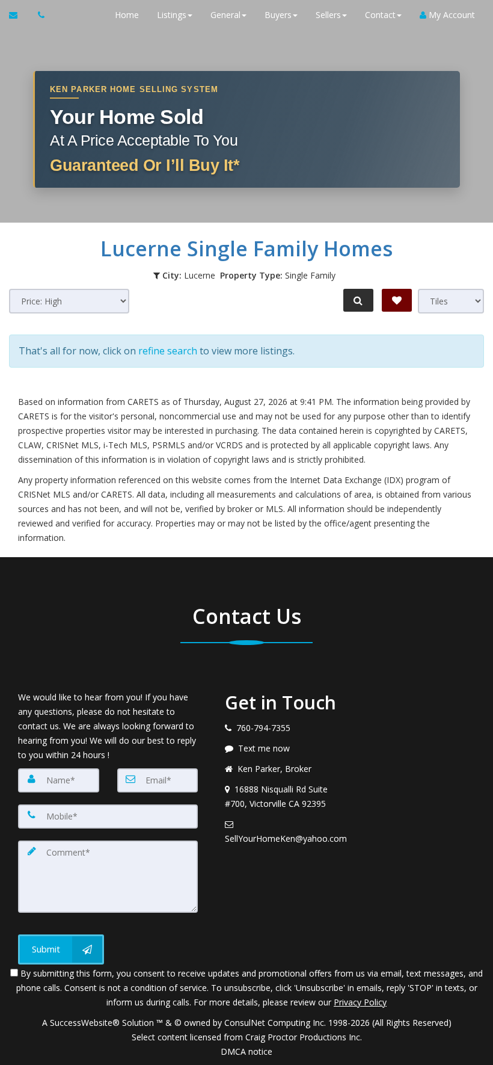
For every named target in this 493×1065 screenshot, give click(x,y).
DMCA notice (246, 1051)
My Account (450, 14)
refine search (167, 350)
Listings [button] (171, 14)
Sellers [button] (328, 14)
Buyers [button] (278, 14)
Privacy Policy (360, 1002)
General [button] (225, 14)
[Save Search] (397, 300)
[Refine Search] (358, 300)
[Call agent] (38, 15)
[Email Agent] (19, 15)
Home (127, 14)
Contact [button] (380, 14)
